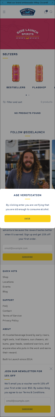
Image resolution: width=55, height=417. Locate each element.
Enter (27, 218)
